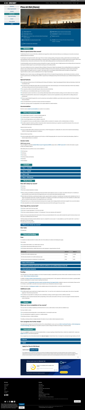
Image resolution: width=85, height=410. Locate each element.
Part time (62, 31)
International (12, 21)
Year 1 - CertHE (26, 168)
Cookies (5, 392)
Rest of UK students (27, 262)
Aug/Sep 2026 (34, 349)
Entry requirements (30, 112)
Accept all (22, 404)
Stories (24, 339)
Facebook (5, 401)
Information (6, 384)
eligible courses (24, 333)
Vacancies (6, 385)
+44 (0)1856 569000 (42, 407)
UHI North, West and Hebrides (44, 388)
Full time (58, 31)
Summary (12, 6)
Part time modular (67, 31)
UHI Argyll (40, 384)
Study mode (28, 181)
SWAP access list (61, 144)
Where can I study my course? (31, 224)
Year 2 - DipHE (26, 171)
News (5, 387)
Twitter (7, 401)
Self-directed (35, 43)
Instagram (9, 401)
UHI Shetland (41, 392)
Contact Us (6, 391)
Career (11, 18)
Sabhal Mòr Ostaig (42, 395)
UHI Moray (41, 387)
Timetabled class (29, 43)
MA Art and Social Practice (65, 324)
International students (28, 269)
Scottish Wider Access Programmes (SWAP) (42, 144)
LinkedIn (14, 401)
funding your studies (34, 286)
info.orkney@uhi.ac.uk (49, 407)
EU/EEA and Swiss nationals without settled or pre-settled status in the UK (44, 266)
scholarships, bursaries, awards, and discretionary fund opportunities (44, 282)
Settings (21, 407)
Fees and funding (12, 16)
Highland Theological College (44, 394)
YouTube (12, 401)
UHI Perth (40, 391)
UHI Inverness (41, 385)
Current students (73, 0)
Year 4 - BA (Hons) (27, 177)
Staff (78, 0)
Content (12, 11)
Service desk (77, 401)
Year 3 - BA (25, 174)
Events (5, 388)
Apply (12, 23)
